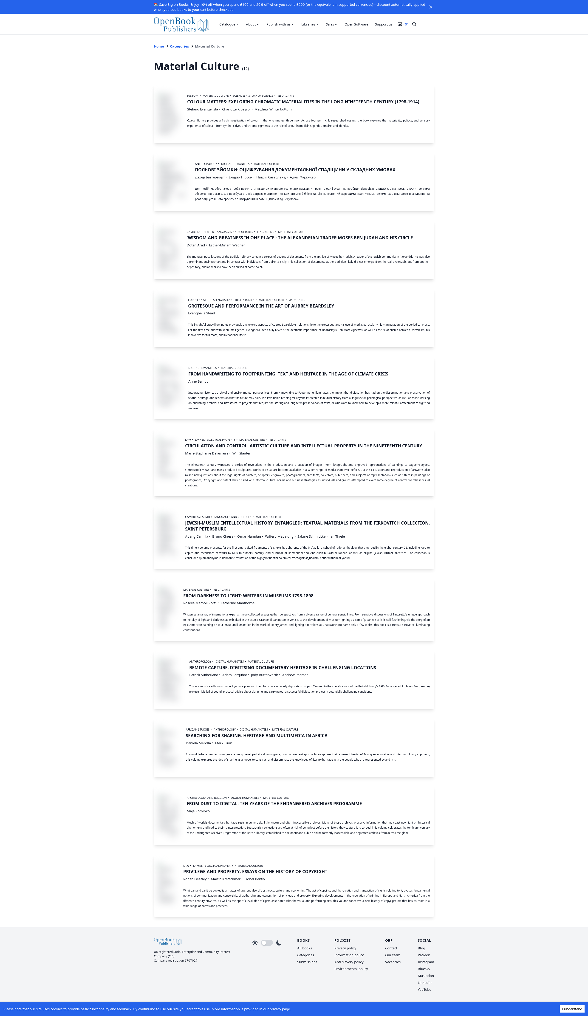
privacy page (280, 1009)
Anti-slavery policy (349, 962)
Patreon (424, 955)
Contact (391, 948)
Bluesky (424, 968)
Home (159, 46)
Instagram (426, 962)
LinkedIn (425, 982)
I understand (572, 1009)
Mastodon (426, 975)
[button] (430, 6)
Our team (392, 955)
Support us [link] (383, 24)
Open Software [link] (356, 24)
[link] (181, 24)
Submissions (307, 962)
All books (304, 948)
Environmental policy (351, 968)
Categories (179, 46)
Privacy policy (345, 948)
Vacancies (393, 962)
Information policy (349, 955)
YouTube (424, 989)
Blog (421, 948)
